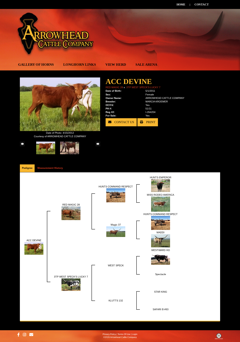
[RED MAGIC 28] (70, 213)
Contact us (123, 122)
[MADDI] (160, 240)
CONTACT (201, 4)
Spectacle (160, 274)
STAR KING (160, 291)
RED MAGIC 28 (114, 87)
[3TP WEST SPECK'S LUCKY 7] (70, 284)
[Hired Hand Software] (219, 337)
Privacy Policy (109, 334)
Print (150, 122)
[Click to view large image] (60, 104)
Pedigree (27, 168)
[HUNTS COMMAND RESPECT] (115, 195)
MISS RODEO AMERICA (160, 194)
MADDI (160, 232)
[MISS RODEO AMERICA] (160, 204)
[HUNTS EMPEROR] (160, 185)
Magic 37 (116, 224)
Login (134, 334)
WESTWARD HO (160, 250)
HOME (181, 4)
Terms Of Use (124, 334)
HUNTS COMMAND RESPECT (116, 186)
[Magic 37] (115, 231)
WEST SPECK (116, 265)
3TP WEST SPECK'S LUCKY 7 (143, 87)
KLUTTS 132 (116, 300)
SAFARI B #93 (160, 309)
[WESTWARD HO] (160, 258)
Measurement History (50, 168)
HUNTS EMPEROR (160, 177)
